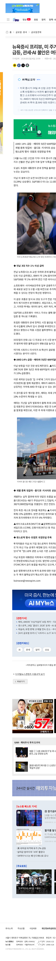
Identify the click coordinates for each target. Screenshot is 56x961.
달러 (37, 649)
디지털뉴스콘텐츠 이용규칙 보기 (30, 674)
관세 (28, 649)
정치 (43, 19)
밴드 (27, 65)
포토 (36, 19)
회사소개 (9, 928)
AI (20, 649)
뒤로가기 (21, 681)
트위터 (23, 65)
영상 (25, 19)
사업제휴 (33, 928)
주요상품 (21, 928)
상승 (47, 649)
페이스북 (19, 65)
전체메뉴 (8, 19)
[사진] (29, 817)
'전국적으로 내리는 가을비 (29, 888)
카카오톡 (14, 65)
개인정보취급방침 (49, 928)
